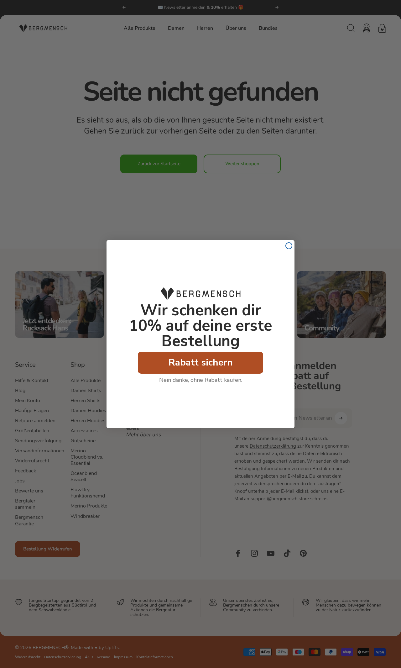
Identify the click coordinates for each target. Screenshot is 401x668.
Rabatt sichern (201, 362)
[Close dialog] (289, 246)
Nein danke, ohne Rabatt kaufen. (200, 380)
